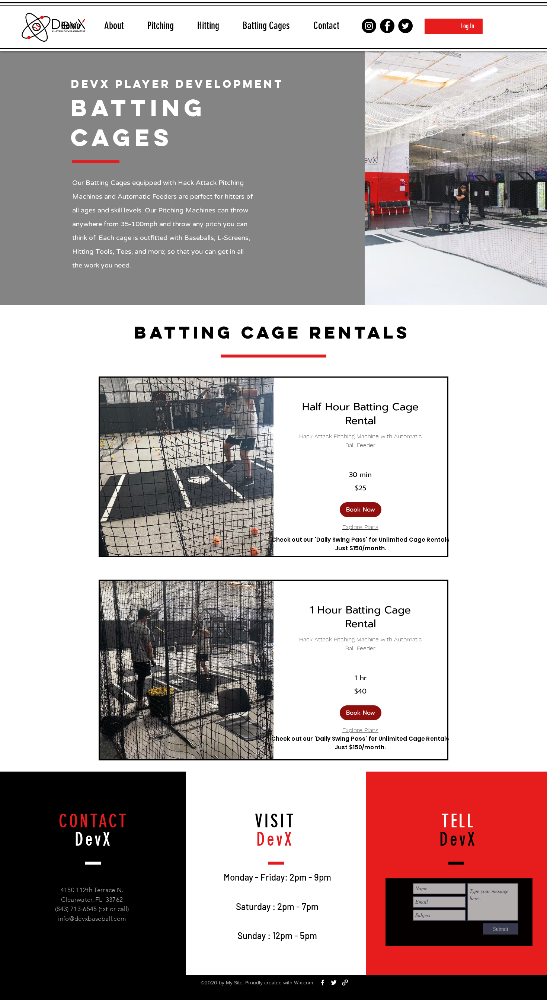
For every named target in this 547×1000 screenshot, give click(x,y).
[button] (360, 509)
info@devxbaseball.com (92, 918)
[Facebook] (387, 26)
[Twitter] (405, 26)
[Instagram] (369, 26)
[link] (360, 413)
